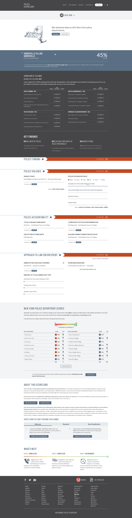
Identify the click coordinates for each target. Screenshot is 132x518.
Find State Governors (39, 436)
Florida (27, 504)
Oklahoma (76, 498)
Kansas (43, 498)
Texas (92, 492)
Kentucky (44, 500)
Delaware (27, 502)
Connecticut (28, 498)
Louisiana (44, 502)
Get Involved (99, 480)
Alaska (26, 486)
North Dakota (61, 502)
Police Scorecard (29, 5)
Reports (81, 4)
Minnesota (60, 492)
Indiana (43, 496)
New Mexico (77, 490)
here (76, 396)
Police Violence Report (58, 189)
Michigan (60, 490)
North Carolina (61, 500)
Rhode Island (77, 504)
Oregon (76, 500)
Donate (98, 4)
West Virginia (94, 504)
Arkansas (27, 490)
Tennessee (93, 490)
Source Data (45, 403)
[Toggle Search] (107, 5)
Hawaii (43, 488)
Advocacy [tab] (38, 424)
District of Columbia (30, 500)
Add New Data (90, 374)
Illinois (43, 494)
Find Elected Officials (82, 436)
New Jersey (77, 488)
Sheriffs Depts (65, 34)
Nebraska (60, 504)
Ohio (75, 496)
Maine (59, 488)
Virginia (93, 496)
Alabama (27, 488)
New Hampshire (78, 486)
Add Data (34, 184)
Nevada (76, 492)
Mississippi (61, 496)
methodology (31, 403)
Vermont (93, 498)
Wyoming (93, 506)
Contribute (89, 4)
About (65, 4)
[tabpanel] (66, 433)
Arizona (27, 492)
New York (66, 15)
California (27, 494)
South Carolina (94, 486)
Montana (60, 498)
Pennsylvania (77, 502)
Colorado (27, 496)
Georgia (44, 486)
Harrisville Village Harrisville (33, 54)
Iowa (43, 490)
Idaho (43, 492)
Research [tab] (66, 424)
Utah (92, 494)
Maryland (60, 486)
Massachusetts (45, 504)
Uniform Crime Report (85, 207)
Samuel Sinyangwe (64, 398)
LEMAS (106, 207)
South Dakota (94, 488)
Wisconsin (93, 502)
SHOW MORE (66, 366)
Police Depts (56, 34)
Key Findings (73, 4)
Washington (94, 500)
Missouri (60, 494)
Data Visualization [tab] (94, 424)
